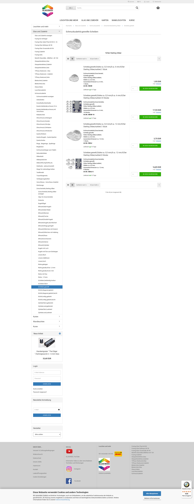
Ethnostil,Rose (42, 235)
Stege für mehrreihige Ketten (45, 169)
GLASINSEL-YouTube (72, 456)
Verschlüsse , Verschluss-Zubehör (47, 182)
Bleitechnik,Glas (40, 84)
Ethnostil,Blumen (43, 213)
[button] (139, 1)
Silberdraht (39, 156)
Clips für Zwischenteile (45, 197)
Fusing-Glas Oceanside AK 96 (44, 48)
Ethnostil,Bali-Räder (44, 210)
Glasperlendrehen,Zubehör (43, 64)
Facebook (77, 481)
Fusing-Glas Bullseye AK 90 (43, 45)
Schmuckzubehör (40, 93)
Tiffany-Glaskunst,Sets (42, 77)
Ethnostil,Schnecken (44, 239)
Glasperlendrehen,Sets (42, 67)
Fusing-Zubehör (40, 51)
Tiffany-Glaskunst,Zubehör (140, 463)
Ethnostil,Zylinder (43, 245)
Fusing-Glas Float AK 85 (139, 446)
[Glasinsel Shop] (48, 10)
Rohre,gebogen (43, 264)
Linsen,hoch (42, 261)
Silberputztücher (41, 159)
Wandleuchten (119, 20)
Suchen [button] (131, 1)
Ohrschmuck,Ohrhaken (43, 127)
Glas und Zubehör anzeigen (43, 35)
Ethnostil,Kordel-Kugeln (45, 219)
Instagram (77, 469)
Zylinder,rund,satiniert (45, 312)
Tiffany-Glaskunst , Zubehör (44, 74)
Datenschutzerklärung (63, 500)
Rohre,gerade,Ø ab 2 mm (46, 271)
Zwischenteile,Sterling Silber (45, 188)
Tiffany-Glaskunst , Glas (42, 71)
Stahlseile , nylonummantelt (45, 166)
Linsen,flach (42, 255)
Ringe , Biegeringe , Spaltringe (45, 143)
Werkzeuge (40, 185)
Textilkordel (40, 172)
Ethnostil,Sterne (43, 242)
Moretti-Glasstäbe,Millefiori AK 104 (143, 452)
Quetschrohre (40, 140)
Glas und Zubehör (89, 20)
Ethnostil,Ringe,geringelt (45, 226)
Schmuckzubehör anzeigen (45, 96)
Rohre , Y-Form (42, 277)
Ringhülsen (40, 147)
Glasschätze (39, 87)
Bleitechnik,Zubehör (41, 80)
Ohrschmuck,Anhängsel (44, 118)
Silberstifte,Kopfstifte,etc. (44, 163)
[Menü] (190, 482)
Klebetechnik (40, 115)
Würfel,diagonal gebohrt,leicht (47, 293)
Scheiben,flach (43, 284)
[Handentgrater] (47, 342)
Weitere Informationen (152, 498)
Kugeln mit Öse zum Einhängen (48, 251)
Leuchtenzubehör (40, 90)
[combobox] (81, 59)
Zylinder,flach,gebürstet (45, 303)
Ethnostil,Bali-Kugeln (44, 206)
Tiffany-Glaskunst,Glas (139, 461)
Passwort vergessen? (40, 392)
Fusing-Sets (38, 55)
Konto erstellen (38, 389)
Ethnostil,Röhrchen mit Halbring (48, 232)
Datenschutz (37, 458)
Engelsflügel (42, 203)
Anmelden (47, 384)
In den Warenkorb (150, 88)
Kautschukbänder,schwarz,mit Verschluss (46, 110)
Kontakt (35, 469)
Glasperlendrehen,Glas (42, 61)
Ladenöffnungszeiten (40, 473)
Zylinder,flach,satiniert (45, 309)
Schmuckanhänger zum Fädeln (46, 150)
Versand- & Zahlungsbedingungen (43, 450)
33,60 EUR (47, 358)
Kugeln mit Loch (43, 248)
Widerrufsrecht (38, 454)
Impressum (36, 465)
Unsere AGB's (37, 462)
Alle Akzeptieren (152, 493)
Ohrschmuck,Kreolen (43, 121)
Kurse (132, 20)
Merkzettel (157, 1)
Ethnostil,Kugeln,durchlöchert (47, 223)
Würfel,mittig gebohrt (45, 296)
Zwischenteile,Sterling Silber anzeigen (47, 193)
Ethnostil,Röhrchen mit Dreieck (48, 229)
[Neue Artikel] (60, 333)
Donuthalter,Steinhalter (43, 103)
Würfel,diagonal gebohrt (45, 290)
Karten (105, 20)
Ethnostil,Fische (43, 216)
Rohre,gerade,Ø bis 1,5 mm (46, 267)
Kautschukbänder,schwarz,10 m (46, 106)
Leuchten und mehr (69, 20)
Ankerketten (40, 100)
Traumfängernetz (41, 175)
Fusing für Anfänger (41, 39)
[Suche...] (137, 8)
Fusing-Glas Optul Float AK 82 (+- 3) (46, 42)
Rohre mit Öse (42, 274)
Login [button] (147, 1)
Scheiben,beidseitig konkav (47, 280)
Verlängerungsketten (43, 179)
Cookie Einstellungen (39, 477)
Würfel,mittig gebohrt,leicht (46, 299)
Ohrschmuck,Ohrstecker (44, 131)
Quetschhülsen (41, 134)
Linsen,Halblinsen (44, 258)
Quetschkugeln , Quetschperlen (46, 137)
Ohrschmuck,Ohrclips (43, 124)
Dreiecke (41, 200)
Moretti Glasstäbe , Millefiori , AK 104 (46, 58)
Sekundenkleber (41, 153)
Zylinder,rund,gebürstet (45, 306)
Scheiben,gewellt (43, 287)
